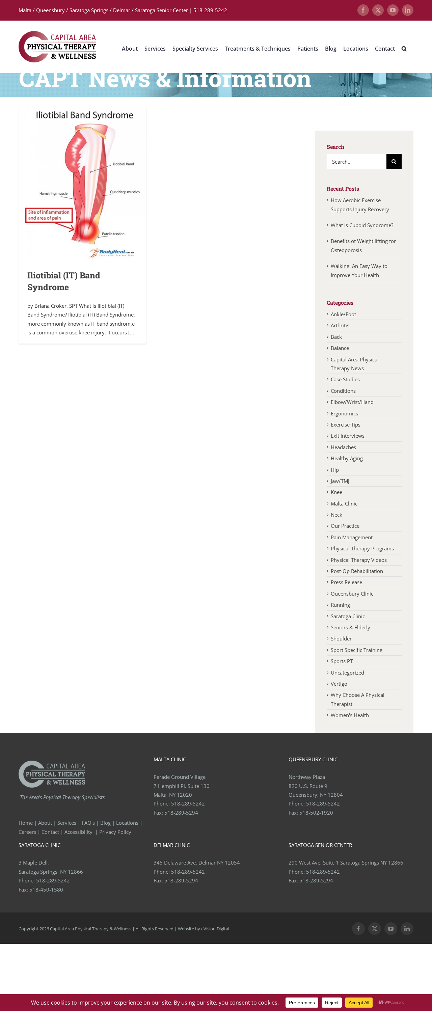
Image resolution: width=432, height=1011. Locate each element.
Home (26, 822)
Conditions (343, 390)
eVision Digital (215, 929)
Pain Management (352, 537)
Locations (127, 822)
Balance (340, 348)
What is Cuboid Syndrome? (363, 225)
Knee (336, 492)
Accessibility (79, 831)
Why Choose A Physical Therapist (357, 699)
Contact (50, 831)
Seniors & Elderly (350, 627)
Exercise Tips (345, 424)
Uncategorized (347, 672)
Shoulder (341, 638)
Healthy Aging (347, 458)
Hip (335, 469)
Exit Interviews (347, 435)
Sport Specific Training (356, 650)
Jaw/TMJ (340, 480)
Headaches (343, 447)
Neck (336, 514)
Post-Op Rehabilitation (357, 571)
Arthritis (340, 325)
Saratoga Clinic (348, 616)
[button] (404, 48)
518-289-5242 (188, 803)
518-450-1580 (46, 889)
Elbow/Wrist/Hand (352, 402)
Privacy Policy (116, 831)
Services (66, 822)
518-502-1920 (316, 812)
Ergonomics (344, 413)
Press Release (346, 582)
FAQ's (88, 822)
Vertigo (339, 683)
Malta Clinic (344, 503)
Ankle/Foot (343, 314)
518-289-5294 (181, 812)
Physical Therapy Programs (362, 548)
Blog (105, 822)
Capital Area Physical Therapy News (355, 364)
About (45, 822)
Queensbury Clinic (352, 593)
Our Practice (345, 525)
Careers (27, 831)
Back (336, 336)
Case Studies (345, 379)
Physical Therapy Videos (359, 559)
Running (340, 604)
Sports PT (342, 661)
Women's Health (350, 715)
